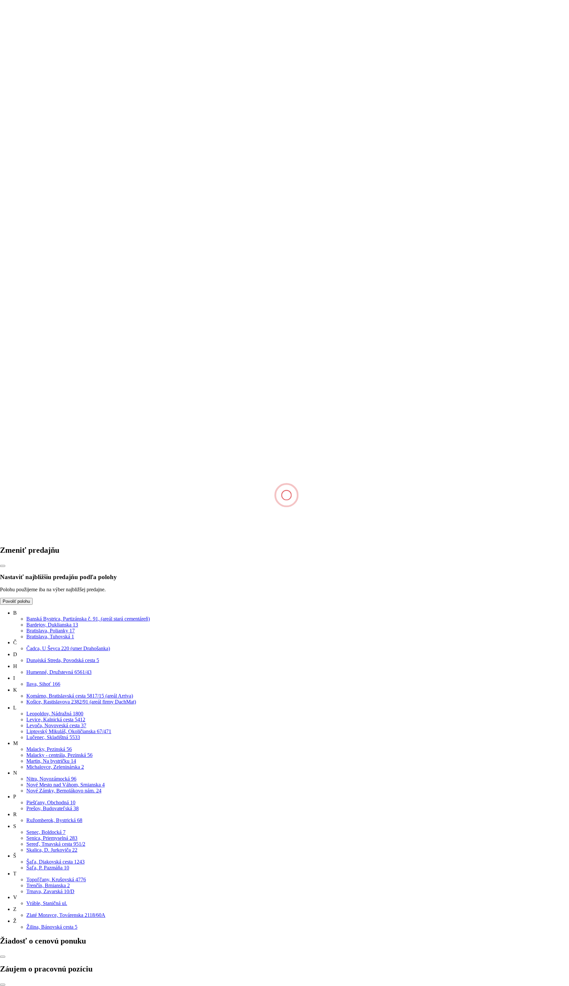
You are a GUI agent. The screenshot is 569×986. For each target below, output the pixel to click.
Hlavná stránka (15, 54)
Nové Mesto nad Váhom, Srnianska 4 (65, 784)
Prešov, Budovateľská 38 (52, 808)
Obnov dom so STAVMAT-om (45, 293)
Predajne (22, 183)
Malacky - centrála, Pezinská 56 (59, 755)
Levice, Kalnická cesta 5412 (55, 719)
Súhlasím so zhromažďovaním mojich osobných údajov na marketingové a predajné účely (101, 145)
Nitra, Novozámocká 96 (51, 779)
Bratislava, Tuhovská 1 (50, 636)
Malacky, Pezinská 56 (49, 749)
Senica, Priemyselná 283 (51, 838)
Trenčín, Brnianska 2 (48, 885)
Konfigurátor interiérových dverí (47, 305)
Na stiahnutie (27, 195)
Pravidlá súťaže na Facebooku (44, 329)
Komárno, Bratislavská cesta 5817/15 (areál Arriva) (79, 696)
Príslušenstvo (27, 250)
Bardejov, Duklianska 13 (52, 624)
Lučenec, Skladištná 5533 (53, 737)
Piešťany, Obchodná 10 (50, 802)
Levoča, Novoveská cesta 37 (56, 725)
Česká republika (17, 473)
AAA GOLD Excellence (39, 354)
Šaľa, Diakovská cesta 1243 (55, 862)
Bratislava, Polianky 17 (50, 630)
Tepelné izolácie (30, 244)
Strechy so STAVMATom (40, 299)
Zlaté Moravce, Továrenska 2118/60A (65, 915)
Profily (20, 256)
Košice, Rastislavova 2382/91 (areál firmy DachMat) (81, 702)
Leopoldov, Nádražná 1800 (54, 713)
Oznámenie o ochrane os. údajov (47, 317)
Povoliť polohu (16, 601)
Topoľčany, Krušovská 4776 (56, 879)
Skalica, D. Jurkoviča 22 (51, 850)
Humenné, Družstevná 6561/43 (59, 672)
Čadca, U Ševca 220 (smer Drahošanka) (68, 648)
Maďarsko (10, 485)
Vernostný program (33, 287)
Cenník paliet (27, 323)
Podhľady (23, 238)
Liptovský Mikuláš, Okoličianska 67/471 (68, 731)
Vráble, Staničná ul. (46, 903)
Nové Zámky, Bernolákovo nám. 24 (63, 790)
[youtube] (249, 536)
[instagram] (150, 536)
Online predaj (27, 201)
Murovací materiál (32, 262)
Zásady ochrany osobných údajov (48, 456)
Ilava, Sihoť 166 (43, 684)
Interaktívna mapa (31, 207)
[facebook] (50, 536)
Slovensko (11, 479)
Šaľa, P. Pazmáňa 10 (47, 867)
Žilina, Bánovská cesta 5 (51, 927)
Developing (25, 189)
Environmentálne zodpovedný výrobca (53, 366)
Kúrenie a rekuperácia (36, 311)
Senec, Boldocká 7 (46, 832)
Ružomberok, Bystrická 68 (54, 820)
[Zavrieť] (2, 566)
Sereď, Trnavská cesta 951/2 (55, 844)
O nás (19, 177)
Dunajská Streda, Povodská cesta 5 (62, 660)
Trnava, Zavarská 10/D (50, 891)
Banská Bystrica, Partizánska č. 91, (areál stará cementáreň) (88, 619)
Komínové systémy (33, 232)
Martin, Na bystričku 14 (51, 761)
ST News (23, 360)
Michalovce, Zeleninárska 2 (55, 767)
